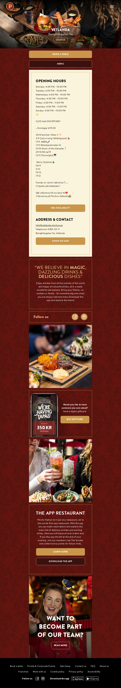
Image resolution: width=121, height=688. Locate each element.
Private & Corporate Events (41, 666)
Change (60, 40)
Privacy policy (76, 672)
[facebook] (75, 317)
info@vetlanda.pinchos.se (49, 225)
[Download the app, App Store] (78, 680)
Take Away (65, 666)
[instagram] (84, 317)
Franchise (23, 672)
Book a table (16, 666)
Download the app (59, 678)
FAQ (93, 666)
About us (104, 666)
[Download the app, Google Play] (92, 680)
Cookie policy (57, 672)
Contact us (80, 666)
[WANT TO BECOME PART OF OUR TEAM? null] (60, 617)
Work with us (39, 672)
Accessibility (94, 672)
